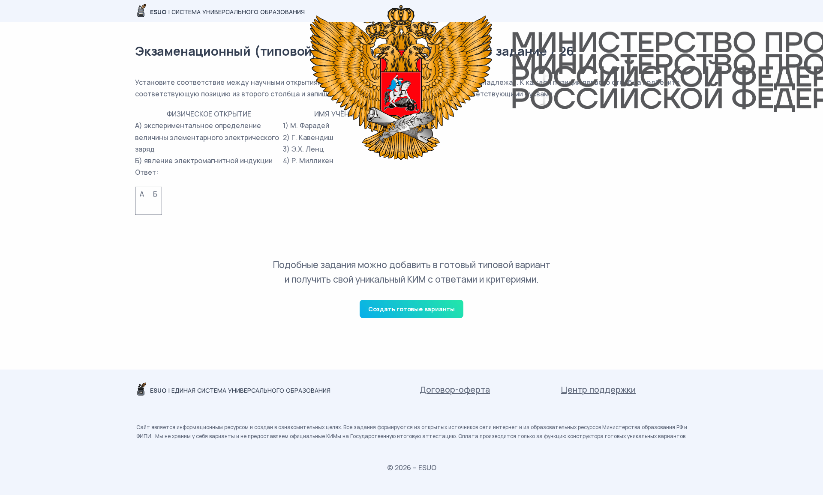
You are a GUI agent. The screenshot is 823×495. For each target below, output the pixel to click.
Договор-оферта (455, 389)
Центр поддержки (598, 389)
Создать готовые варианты (411, 309)
